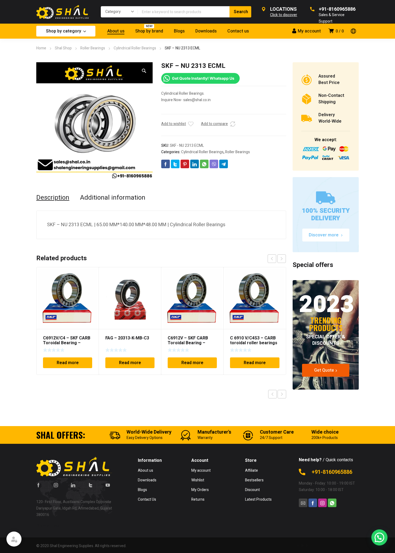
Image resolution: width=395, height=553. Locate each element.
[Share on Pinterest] (185, 164)
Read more (68, 363)
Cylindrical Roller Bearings (135, 48)
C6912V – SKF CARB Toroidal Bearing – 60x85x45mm (188, 343)
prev (272, 258)
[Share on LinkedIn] (194, 164)
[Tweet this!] (175, 164)
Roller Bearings (92, 48)
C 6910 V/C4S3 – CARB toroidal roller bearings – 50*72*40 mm (253, 343)
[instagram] (56, 485)
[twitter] (90, 485)
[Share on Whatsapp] (204, 164)
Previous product (272, 394)
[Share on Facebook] (165, 164)
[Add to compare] (232, 124)
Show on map (47, 525)
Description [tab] (52, 197)
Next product (282, 394)
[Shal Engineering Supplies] (63, 12)
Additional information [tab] (112, 197)
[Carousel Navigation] (277, 258)
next (281, 258)
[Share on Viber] (214, 164)
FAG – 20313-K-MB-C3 (127, 338)
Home (41, 48)
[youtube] (107, 485)
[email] (303, 503)
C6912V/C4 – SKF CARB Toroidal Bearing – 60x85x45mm (66, 343)
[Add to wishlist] (190, 124)
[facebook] (38, 485)
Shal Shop (63, 48)
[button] (144, 71)
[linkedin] (73, 485)
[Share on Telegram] (223, 164)
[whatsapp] (332, 503)
